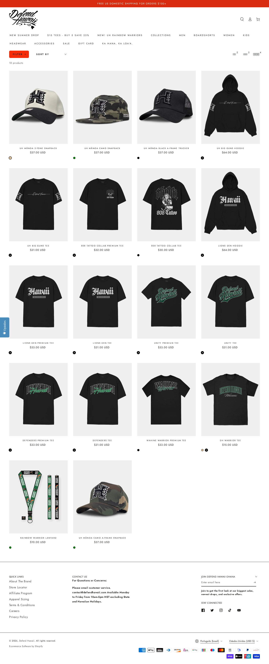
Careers (14, 611)
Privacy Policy (18, 617)
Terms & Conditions (22, 605)
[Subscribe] (255, 582)
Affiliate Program (20, 593)
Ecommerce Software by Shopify (26, 646)
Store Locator (18, 587)
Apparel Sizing (19, 599)
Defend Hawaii (26, 640)
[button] (242, 19)
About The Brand (20, 581)
